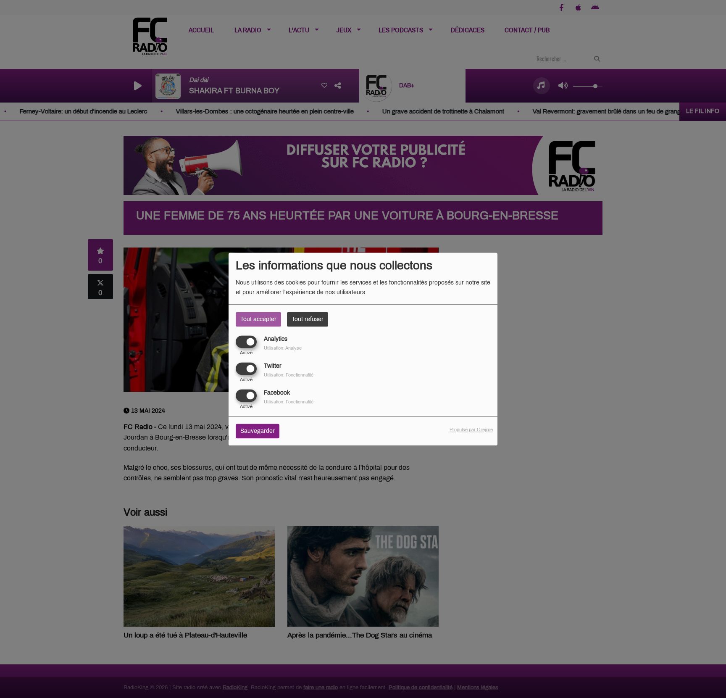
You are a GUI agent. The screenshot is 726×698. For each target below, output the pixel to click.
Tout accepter (258, 319)
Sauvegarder (257, 431)
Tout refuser (308, 319)
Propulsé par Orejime (471, 429)
